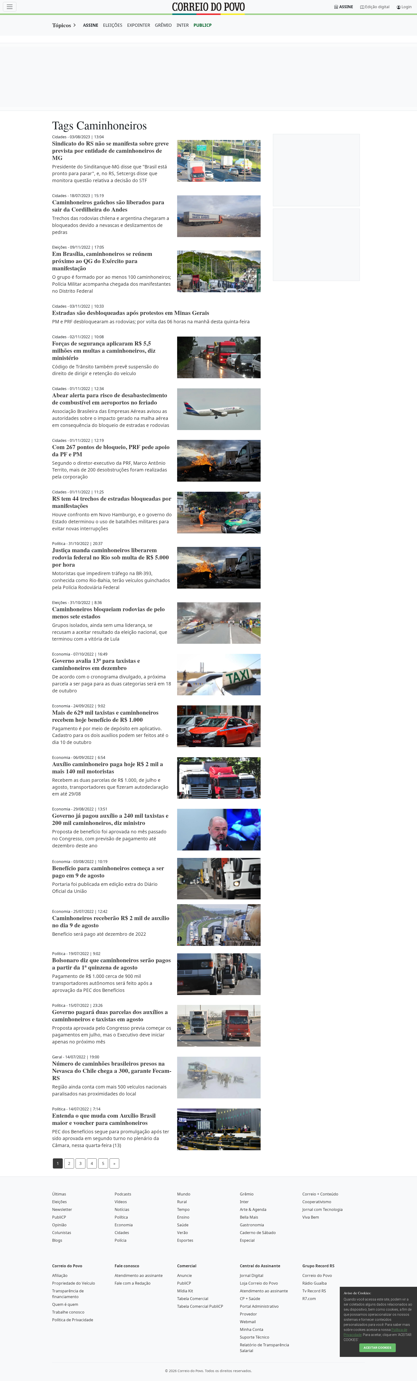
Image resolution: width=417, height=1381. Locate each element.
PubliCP (59, 1217)
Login (407, 6)
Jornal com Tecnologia (322, 1209)
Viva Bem (310, 1217)
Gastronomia (252, 1225)
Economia (124, 1225)
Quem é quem (65, 1304)
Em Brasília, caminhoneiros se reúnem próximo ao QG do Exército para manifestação (102, 260)
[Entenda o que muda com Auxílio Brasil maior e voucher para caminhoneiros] (219, 1129)
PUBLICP (203, 25)
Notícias (122, 1209)
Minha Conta (251, 1329)
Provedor (248, 1314)
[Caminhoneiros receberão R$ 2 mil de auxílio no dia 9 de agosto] (219, 925)
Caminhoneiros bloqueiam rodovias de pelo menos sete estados (108, 612)
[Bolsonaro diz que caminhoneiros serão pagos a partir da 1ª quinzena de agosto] (219, 974)
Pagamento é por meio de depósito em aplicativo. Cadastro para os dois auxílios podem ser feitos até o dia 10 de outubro (110, 735)
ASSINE (90, 25)
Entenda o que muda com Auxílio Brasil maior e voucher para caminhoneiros (104, 1119)
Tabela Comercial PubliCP (200, 1306)
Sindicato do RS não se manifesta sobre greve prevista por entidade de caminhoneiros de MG (110, 150)
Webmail (248, 1321)
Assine (346, 6)
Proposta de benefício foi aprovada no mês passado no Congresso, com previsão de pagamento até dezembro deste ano (109, 838)
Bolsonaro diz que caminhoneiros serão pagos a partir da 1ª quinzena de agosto (111, 964)
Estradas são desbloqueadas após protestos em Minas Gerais (130, 312)
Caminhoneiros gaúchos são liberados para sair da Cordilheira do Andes (108, 206)
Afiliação (60, 1275)
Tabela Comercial (192, 1298)
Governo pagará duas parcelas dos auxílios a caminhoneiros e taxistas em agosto (110, 1015)
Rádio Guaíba (314, 1283)
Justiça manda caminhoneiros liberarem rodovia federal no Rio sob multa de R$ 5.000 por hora (110, 557)
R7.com (309, 1298)
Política (121, 1217)
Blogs (57, 1240)
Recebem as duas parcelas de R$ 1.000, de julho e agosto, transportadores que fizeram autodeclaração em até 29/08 (110, 787)
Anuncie (184, 1275)
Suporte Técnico (254, 1337)
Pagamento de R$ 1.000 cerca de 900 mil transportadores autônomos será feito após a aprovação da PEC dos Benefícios (102, 983)
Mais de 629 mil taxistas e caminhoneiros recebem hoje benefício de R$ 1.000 (105, 716)
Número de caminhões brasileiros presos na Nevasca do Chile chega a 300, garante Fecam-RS (111, 1070)
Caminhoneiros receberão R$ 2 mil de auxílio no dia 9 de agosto (110, 921)
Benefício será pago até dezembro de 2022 (99, 934)
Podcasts (123, 1194)
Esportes (185, 1240)
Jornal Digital (251, 1275)
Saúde (182, 1225)
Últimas (59, 1194)
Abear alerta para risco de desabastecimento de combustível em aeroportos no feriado (109, 399)
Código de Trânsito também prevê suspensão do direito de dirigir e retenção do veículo (105, 370)
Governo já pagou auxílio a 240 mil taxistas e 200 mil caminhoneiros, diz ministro (110, 819)
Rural (182, 1201)
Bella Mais (249, 1217)
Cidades (122, 1232)
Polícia (120, 1240)
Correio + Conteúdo (320, 1194)
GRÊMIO (163, 25)
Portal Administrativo (259, 1306)
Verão (182, 1232)
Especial (247, 1240)
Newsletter (62, 1209)
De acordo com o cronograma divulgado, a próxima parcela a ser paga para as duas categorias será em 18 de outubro (111, 683)
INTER (183, 25)
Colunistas (61, 1232)
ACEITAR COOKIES (377, 1347)
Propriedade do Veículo (73, 1283)
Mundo (183, 1194)
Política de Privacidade (72, 1319)
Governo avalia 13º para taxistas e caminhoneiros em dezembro (96, 664)
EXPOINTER (138, 25)
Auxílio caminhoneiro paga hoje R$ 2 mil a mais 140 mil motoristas (107, 767)
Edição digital (377, 6)
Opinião (59, 1225)
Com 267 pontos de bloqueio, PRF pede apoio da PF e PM (111, 450)
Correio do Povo (317, 1275)
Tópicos (61, 25)
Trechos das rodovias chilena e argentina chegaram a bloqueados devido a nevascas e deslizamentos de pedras (110, 225)
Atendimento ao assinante (139, 1275)
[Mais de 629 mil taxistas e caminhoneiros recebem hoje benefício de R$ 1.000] (219, 726)
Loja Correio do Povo (259, 1283)
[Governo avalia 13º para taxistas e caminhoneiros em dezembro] (219, 674)
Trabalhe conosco (68, 1312)
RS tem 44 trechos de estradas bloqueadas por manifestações (111, 502)
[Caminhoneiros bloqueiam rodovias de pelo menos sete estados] (219, 623)
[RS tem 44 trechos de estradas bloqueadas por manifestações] (219, 512)
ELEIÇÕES (112, 25)
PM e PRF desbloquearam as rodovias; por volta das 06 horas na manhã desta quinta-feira (151, 321)
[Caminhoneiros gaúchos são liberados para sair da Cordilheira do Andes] (219, 216)
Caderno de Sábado (258, 1232)
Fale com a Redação (133, 1283)
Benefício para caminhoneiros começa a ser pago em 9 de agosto (108, 871)
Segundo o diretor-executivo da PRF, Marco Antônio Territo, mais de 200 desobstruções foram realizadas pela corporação (109, 470)
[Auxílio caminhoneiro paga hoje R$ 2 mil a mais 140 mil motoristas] (219, 778)
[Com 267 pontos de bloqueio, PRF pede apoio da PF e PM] (219, 461)
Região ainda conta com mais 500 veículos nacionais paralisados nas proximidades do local (109, 1090)
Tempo (183, 1209)
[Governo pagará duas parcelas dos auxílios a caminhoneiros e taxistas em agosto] (219, 1026)
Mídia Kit (185, 1291)
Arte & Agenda (253, 1209)
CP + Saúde (250, 1298)
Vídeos (121, 1201)
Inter (244, 1201)
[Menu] (9, 7)
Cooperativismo (316, 1201)
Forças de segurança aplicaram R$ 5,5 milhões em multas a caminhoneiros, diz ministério (103, 350)
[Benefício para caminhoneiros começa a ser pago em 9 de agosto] (219, 879)
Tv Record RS (314, 1291)
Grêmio (247, 1194)
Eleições (59, 1201)
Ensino (183, 1217)
